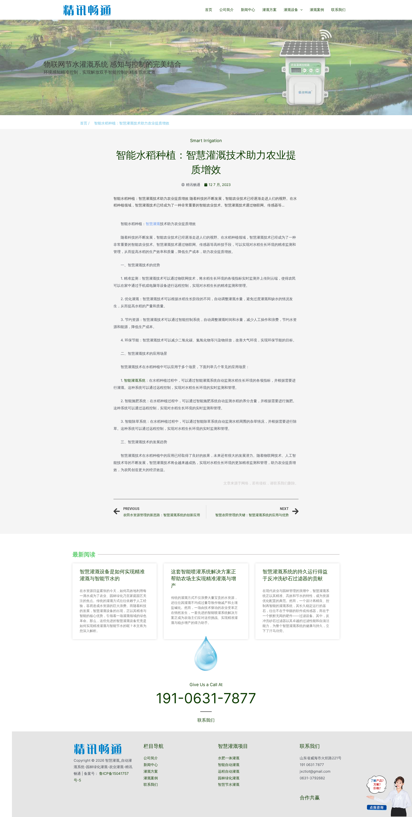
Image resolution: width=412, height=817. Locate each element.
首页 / (84, 123)
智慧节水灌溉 (228, 784)
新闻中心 (248, 9)
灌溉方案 (269, 9)
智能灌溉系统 (134, 380)
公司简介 (226, 9)
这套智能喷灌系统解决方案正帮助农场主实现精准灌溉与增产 (203, 578)
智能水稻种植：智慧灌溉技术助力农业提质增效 (131, 123)
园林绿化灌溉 (228, 778)
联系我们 (338, 9)
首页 (208, 9)
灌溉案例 (317, 9)
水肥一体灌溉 (228, 758)
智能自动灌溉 (228, 764)
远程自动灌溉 (228, 771)
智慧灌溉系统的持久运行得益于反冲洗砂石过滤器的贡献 (295, 575)
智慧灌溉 (153, 223)
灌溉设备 (291, 9)
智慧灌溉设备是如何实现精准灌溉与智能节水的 (112, 575)
